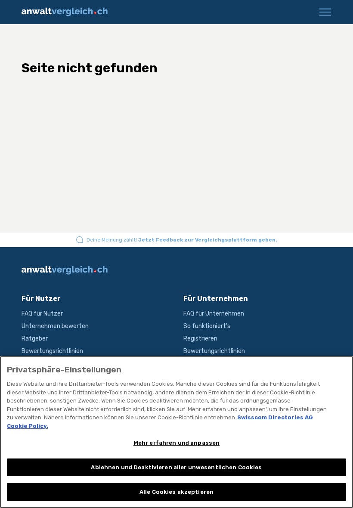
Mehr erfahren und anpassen (176, 443)
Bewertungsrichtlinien (52, 351)
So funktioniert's (206, 326)
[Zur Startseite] (68, 12)
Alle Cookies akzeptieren (176, 492)
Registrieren (200, 338)
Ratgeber (35, 338)
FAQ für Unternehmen (213, 313)
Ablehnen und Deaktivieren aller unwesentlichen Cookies (176, 467)
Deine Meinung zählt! (182, 240)
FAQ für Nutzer (42, 313)
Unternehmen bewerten (55, 326)
